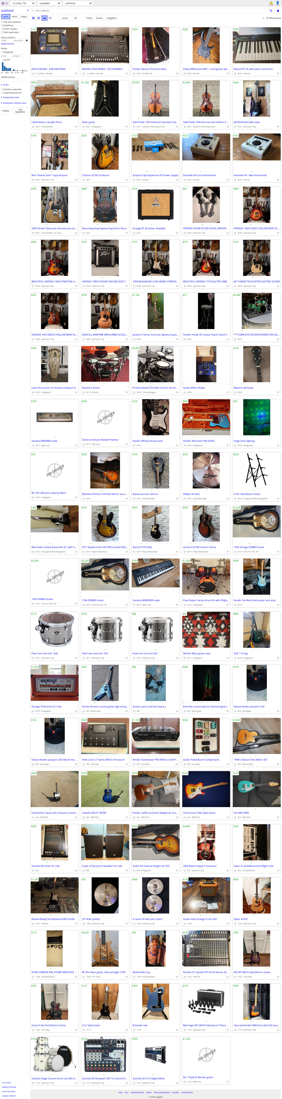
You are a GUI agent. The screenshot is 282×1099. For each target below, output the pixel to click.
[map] (50, 18)
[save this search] (278, 10)
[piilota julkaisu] (76, 73)
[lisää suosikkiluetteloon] (33, 73)
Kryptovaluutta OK (13, 92)
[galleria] (44, 18)
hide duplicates (11, 32)
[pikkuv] (39, 18)
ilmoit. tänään (10, 28)
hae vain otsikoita (12, 22)
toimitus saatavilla (12, 89)
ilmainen (8, 52)
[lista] (33, 18)
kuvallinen (9, 25)
